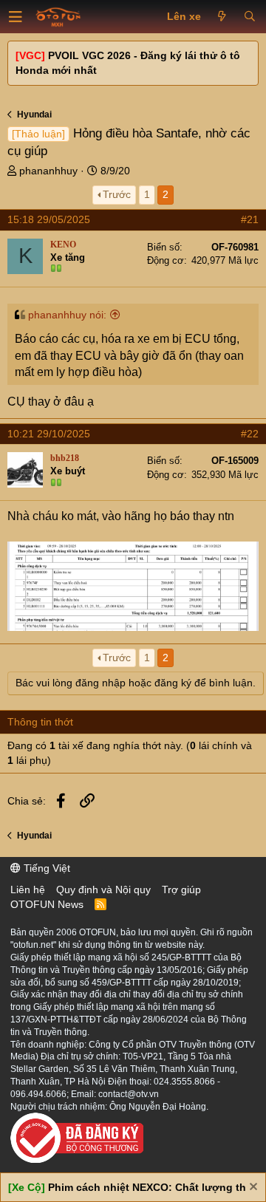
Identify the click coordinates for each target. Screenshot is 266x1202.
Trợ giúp (181, 889)
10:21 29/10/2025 (48, 434)
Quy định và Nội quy (103, 889)
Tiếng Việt (45, 868)
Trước (117, 194)
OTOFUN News (46, 904)
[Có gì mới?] (222, 17)
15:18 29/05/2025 (48, 219)
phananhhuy (48, 171)
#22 (250, 434)
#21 (250, 219)
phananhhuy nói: (67, 315)
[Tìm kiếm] (249, 17)
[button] (15, 17)
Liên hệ (27, 889)
